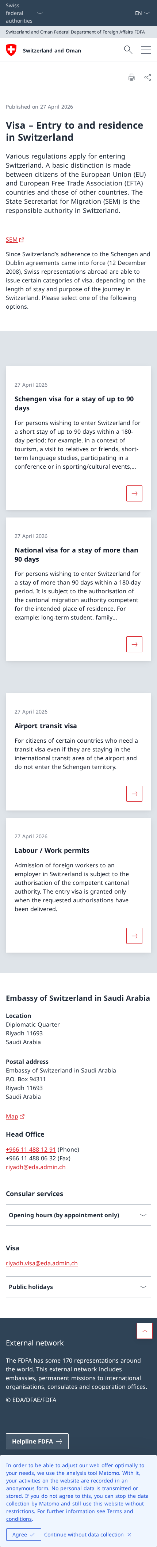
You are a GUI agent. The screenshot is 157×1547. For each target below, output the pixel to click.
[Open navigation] (146, 50)
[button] (145, 1331)
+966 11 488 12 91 (31, 1149)
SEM (12, 239)
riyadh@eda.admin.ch (36, 1167)
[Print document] (131, 77)
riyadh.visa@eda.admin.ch (42, 1263)
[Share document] (147, 77)
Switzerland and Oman (52, 50)
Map (12, 1116)
